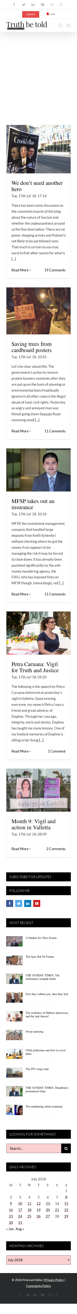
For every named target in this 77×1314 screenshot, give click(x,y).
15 (66, 1203)
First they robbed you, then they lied (47, 994)
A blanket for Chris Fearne (41, 938)
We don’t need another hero (37, 186)
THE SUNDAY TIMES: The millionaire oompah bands (43, 977)
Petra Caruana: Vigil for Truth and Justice (35, 667)
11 (29, 1203)
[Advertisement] (38, 72)
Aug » (20, 1229)
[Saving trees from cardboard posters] (38, 310)
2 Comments (56, 849)
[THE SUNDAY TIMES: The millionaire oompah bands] (14, 980)
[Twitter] (18, 903)
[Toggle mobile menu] (69, 25)
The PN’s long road (37, 1069)
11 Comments (55, 431)
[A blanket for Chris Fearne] (14, 942)
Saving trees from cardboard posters (31, 347)
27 (48, 1216)
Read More (20, 270)
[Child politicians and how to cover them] (14, 1055)
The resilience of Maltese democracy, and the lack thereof (47, 1014)
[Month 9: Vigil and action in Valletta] (38, 790)
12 (39, 1203)
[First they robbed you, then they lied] (14, 999)
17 (20, 1210)
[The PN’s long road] (14, 1074)
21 (57, 1210)
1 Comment (57, 751)
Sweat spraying (34, 1031)
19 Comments (55, 270)
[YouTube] (36, 903)
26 (39, 1216)
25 (29, 1216)
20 (48, 1210)
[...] (13, 259)
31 (20, 1223)
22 (66, 1210)
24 (20, 1216)
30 (11, 1223)
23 (11, 1216)
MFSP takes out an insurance (32, 504)
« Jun (10, 1229)
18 (29, 1210)
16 (11, 1210)
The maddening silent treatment (44, 1106)
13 (48, 1203)
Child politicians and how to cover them (46, 1052)
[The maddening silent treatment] (14, 1111)
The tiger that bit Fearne (40, 956)
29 (66, 1216)
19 (39, 1210)
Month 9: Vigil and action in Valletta (33, 824)
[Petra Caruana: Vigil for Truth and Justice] (38, 633)
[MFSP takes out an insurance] (38, 469)
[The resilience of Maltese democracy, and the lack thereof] (14, 1017)
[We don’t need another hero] (38, 149)
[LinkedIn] (27, 903)
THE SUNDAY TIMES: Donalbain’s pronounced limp (47, 1089)
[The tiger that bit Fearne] (14, 961)
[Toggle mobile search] (60, 25)
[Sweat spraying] (14, 1036)
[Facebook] (9, 903)
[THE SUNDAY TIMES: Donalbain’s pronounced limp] (14, 1092)
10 (20, 1203)
